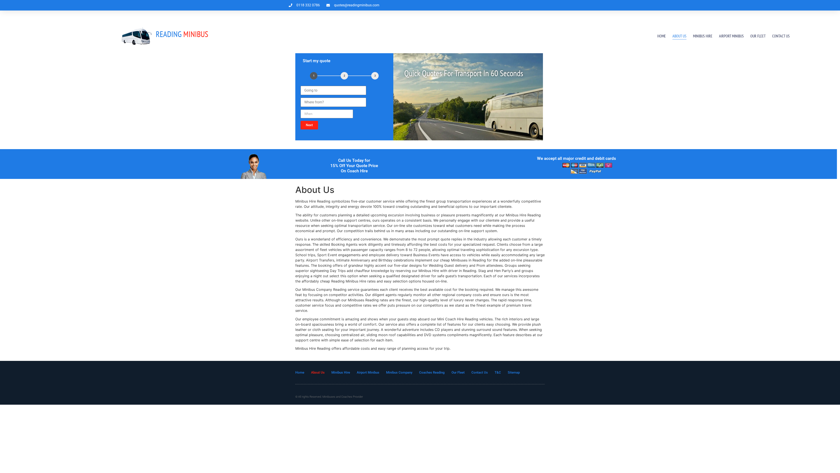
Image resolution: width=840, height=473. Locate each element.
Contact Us (781, 36)
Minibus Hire (702, 36)
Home (661, 36)
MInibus (182, 34)
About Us (679, 36)
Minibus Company (399, 372)
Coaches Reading (432, 372)
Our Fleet (758, 36)
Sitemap (514, 372)
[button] (309, 125)
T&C (498, 372)
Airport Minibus (731, 36)
